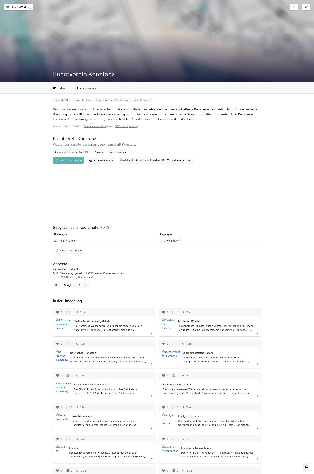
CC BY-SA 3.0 (121, 126)
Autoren (133, 126)
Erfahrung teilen (101, 160)
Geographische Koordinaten (71, 151)
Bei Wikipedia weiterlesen (177, 160)
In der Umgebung (117, 151)
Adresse (99, 151)
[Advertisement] (151, 194)
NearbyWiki (18, 7)
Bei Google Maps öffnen (71, 285)
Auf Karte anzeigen (68, 160)
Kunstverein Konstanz (95, 126)
